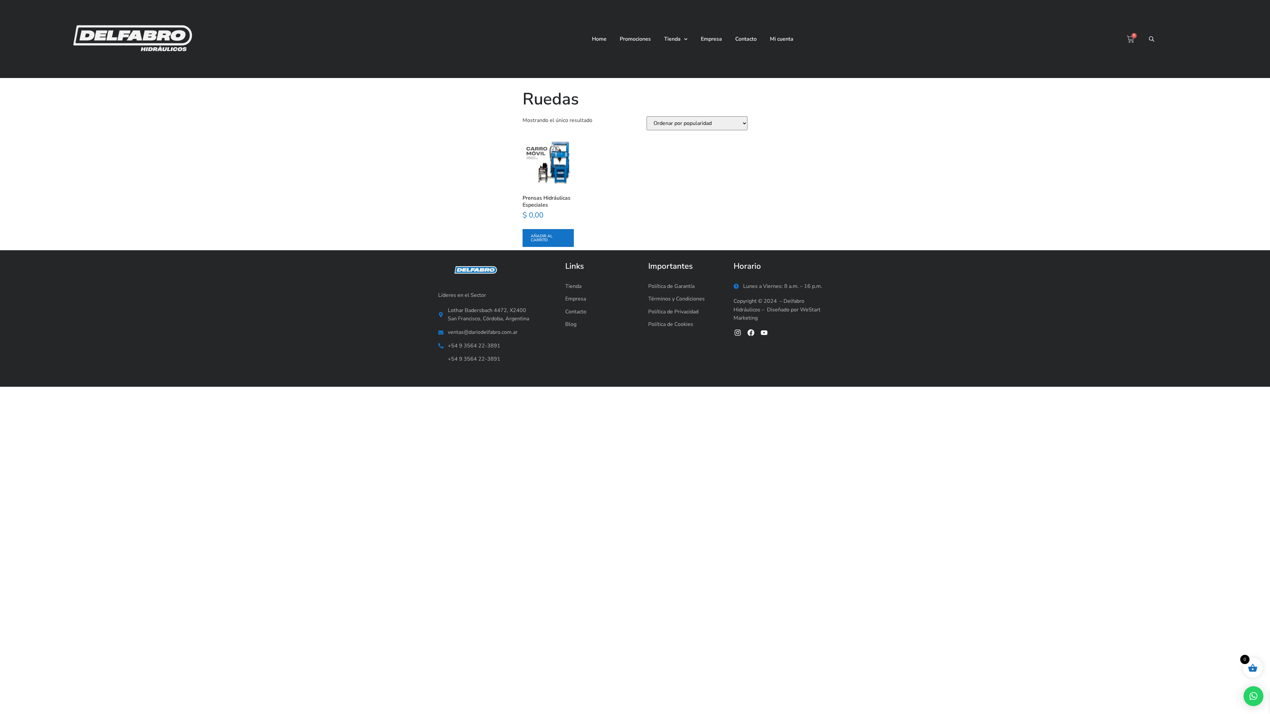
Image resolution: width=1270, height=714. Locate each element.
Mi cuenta (781, 39)
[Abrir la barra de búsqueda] (1152, 39)
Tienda (672, 39)
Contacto (746, 39)
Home (599, 39)
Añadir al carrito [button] (542, 238)
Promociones (635, 39)
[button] (1253, 696)
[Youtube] (764, 332)
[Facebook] (751, 332)
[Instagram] (738, 332)
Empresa (711, 39)
